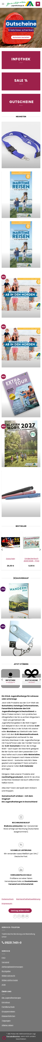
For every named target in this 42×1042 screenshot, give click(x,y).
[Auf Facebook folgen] (15, 916)
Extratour (6, 1002)
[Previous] (2, 549)
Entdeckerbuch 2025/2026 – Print (31, 560)
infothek (21, 59)
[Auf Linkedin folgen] (23, 916)
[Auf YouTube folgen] (27, 916)
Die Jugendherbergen (11, 997)
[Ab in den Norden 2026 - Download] (21, 294)
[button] (3, 4)
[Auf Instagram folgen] (19, 916)
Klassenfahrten (8, 1016)
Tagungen (6, 1020)
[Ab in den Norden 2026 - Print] (21, 344)
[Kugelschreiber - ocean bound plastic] (21, 493)
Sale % (21, 80)
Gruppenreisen (8, 1011)
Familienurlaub (8, 1007)
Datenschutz (8, 899)
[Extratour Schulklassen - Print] (21, 394)
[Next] (40, 549)
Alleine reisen (7, 1025)
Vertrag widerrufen (20, 910)
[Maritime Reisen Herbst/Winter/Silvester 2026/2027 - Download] (21, 194)
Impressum (7, 903)
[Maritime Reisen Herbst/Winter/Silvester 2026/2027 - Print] (21, 244)
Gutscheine (21, 101)
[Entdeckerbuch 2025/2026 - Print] (31, 542)
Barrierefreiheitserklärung (28, 899)
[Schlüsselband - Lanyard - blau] (21, 145)
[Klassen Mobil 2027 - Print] (21, 444)
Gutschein (10, 559)
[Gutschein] (10, 542)
